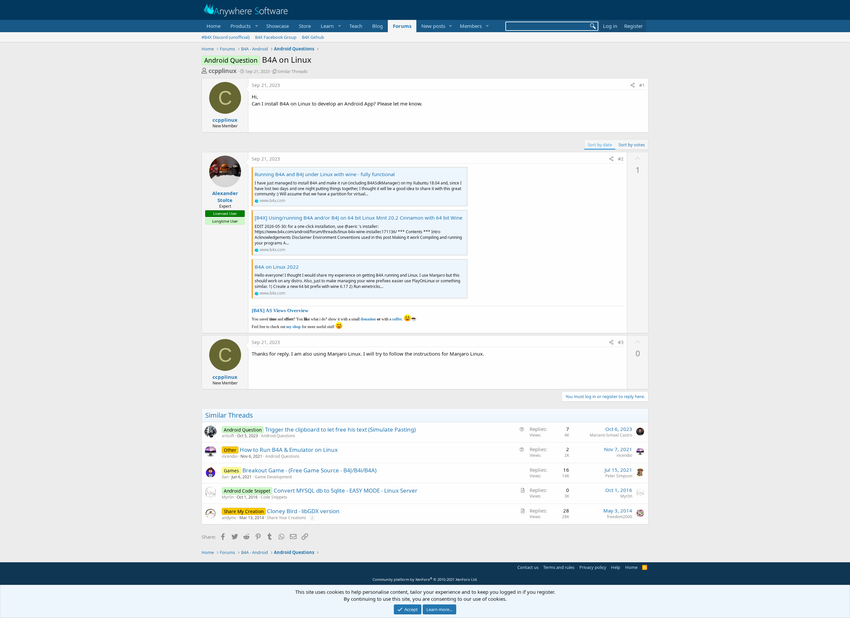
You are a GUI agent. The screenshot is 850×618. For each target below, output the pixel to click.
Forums (402, 26)
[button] (243, 26)
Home (213, 26)
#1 (642, 85)
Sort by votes (632, 145)
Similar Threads (292, 71)
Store (305, 26)
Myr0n (228, 497)
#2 (621, 159)
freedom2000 (619, 516)
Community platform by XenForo (425, 579)
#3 (621, 342)
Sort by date (600, 145)
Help (615, 567)
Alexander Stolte (225, 196)
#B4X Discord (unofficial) (226, 37)
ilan (225, 477)
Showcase (277, 26)
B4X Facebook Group (276, 37)
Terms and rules (558, 567)
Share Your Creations (286, 517)
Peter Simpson (618, 476)
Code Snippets (274, 497)
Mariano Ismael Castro (611, 435)
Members (471, 26)
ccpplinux (222, 71)
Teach (355, 26)
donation (368, 319)
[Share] (632, 85)
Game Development (273, 477)
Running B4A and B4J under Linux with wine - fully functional (325, 174)
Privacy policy (592, 567)
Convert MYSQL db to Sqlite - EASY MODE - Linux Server (345, 490)
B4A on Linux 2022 (277, 266)
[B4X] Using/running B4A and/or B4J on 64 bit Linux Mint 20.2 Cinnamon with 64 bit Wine (358, 217)
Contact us (528, 567)
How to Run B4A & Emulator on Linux (289, 449)
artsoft (228, 436)
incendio (229, 456)
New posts (433, 26)
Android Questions (278, 436)
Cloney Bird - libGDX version (303, 511)
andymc (229, 517)
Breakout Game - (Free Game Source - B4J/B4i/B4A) (309, 470)
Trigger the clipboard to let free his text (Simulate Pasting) (340, 429)
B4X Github (313, 37)
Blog (377, 26)
